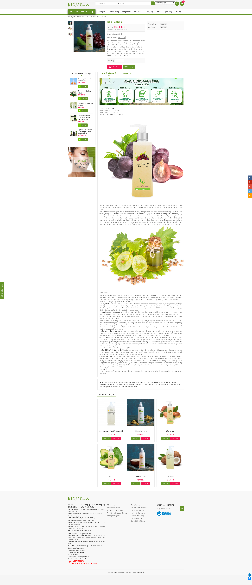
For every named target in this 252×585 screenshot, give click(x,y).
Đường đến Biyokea (113, 516)
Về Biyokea (111, 505)
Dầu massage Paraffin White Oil (111, 431)
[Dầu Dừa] (170, 457)
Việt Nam (163, 27)
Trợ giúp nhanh (136, 505)
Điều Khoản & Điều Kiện (139, 508)
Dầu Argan (170, 431)
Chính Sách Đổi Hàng (138, 521)
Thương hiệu (149, 12)
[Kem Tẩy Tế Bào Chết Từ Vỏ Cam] (73, 81)
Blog (158, 12)
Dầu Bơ (111, 476)
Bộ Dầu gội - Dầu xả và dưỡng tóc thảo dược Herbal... (85, 132)
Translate (170, 5)
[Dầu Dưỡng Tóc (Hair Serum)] (73, 105)
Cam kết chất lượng (137, 516)
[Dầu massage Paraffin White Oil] (111, 412)
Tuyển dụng (168, 12)
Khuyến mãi (126, 12)
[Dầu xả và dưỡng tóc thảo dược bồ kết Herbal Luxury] (73, 118)
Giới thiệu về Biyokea (114, 508)
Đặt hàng (106, 438)
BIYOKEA (163, 24)
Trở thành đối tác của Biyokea (117, 513)
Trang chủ (102, 12)
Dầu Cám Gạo (141, 476)
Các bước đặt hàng (137, 518)
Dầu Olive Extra (141, 431)
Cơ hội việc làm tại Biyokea (116, 510)
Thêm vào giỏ (115, 67)
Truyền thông (114, 12)
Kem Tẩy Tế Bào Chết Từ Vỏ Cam (85, 80)
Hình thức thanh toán (138, 513)
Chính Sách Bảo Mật (137, 510)
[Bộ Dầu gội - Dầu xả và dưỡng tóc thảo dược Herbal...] (73, 132)
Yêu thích (116, 438)
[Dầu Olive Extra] (140, 412)
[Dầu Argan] (170, 412)
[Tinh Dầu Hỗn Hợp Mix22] (73, 93)
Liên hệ (178, 12)
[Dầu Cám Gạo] (140, 457)
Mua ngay (129, 67)
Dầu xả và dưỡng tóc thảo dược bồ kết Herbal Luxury (85, 117)
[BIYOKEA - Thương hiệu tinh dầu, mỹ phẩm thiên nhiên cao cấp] (78, 4)
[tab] (109, 74)
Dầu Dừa (170, 476)
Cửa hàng (137, 12)
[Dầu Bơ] (111, 457)
